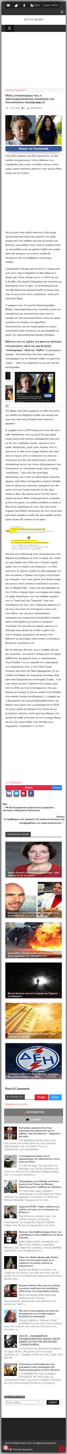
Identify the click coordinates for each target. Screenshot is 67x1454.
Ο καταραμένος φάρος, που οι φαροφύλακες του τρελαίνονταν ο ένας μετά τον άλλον (39, 1159)
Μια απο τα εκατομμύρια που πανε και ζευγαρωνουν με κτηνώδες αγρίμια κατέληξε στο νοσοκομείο (39, 1314)
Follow (57, 787)
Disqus (55, 1097)
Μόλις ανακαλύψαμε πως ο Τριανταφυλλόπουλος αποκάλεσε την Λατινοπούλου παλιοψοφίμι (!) (29, 99)
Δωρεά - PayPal (50, 5)
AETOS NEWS (33, 19)
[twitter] (16, 5)
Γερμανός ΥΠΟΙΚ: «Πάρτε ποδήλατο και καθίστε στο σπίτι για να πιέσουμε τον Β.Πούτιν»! (39, 1210)
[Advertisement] (33, 59)
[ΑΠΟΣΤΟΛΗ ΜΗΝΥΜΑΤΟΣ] (8, 5)
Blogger (41, 1097)
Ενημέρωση (15, 782)
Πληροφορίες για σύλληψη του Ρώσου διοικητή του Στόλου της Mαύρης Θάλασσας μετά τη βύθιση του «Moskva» (40, 1184)
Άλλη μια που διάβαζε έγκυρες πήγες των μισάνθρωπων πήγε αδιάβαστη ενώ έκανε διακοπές (41, 1235)
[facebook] (24, 5)
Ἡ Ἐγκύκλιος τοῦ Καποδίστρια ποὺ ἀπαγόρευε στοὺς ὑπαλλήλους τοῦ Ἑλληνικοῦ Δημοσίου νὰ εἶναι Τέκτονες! (39, 1367)
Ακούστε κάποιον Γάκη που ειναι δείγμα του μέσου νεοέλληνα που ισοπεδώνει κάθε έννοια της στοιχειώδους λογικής (39, 1288)
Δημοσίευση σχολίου (16, 1104)
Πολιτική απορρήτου (23, 1449)
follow (37, 5)
